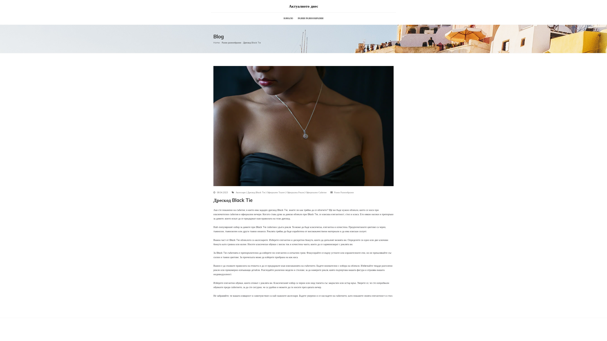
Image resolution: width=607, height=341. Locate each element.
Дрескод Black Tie (256, 192)
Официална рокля (295, 192)
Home (216, 42)
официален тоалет (276, 192)
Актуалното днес (303, 6)
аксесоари (241, 192)
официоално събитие (316, 192)
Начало (288, 18)
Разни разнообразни (310, 18)
